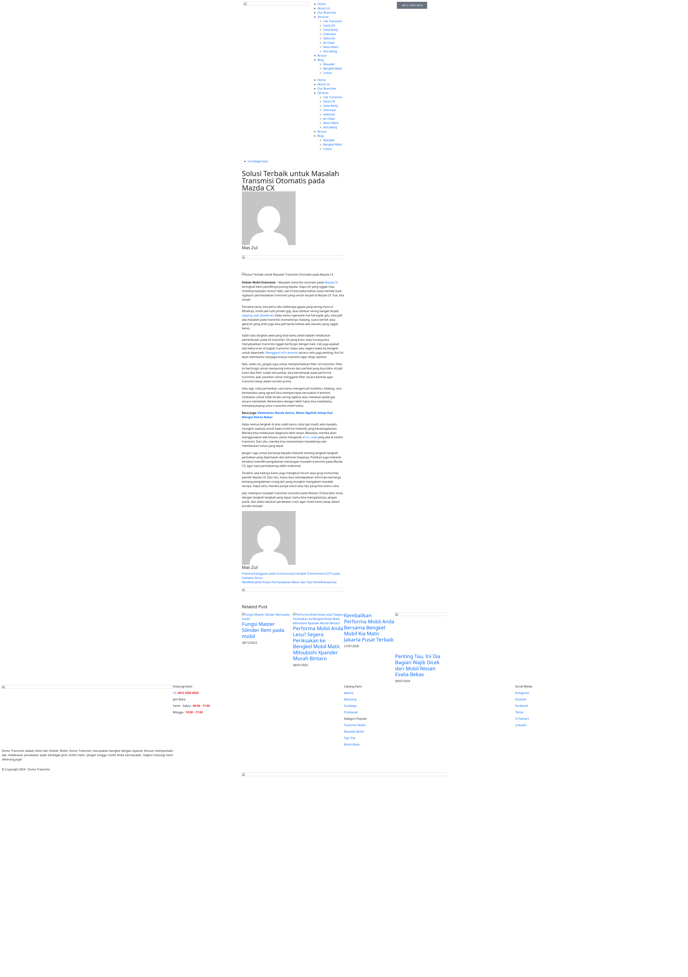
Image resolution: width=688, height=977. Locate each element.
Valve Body (330, 30)
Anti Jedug (330, 51)
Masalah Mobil (354, 732)
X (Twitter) (522, 719)
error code (309, 437)
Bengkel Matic (332, 68)
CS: (186, 693)
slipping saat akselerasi (257, 315)
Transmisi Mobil (355, 725)
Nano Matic (331, 47)
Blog (320, 60)
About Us (323, 8)
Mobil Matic (352, 744)
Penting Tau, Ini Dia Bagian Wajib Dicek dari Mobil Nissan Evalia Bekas (417, 665)
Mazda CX (331, 282)
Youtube (520, 699)
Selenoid (329, 38)
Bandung (350, 699)
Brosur (322, 56)
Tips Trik (349, 738)
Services (323, 17)
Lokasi (327, 73)
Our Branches (326, 13)
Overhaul (329, 34)
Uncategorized (258, 161)
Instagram (522, 693)
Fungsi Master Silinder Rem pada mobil (263, 629)
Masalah (329, 64)
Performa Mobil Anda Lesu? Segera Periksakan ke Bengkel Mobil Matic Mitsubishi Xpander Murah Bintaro (318, 643)
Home (321, 4)
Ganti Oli (329, 25)
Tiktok (519, 712)
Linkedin (521, 725)
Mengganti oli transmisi (282, 353)
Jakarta (348, 693)
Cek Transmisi (332, 21)
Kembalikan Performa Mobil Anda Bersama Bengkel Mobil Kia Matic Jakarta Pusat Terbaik (369, 627)
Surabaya (350, 706)
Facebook (521, 706)
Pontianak (351, 712)
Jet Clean (329, 43)
